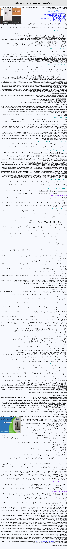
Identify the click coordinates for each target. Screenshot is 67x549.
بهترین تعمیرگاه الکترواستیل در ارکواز (58, 19)
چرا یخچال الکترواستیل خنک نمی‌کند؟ (58, 13)
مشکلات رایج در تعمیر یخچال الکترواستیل (57, 20)
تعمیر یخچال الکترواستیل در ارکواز (59, 17)
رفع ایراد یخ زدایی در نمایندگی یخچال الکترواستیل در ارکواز (54, 14)
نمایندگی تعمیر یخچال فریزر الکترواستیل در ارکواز (45, 541)
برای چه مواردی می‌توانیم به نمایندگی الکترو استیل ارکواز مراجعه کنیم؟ (52, 18)
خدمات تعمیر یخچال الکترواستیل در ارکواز (57, 16)
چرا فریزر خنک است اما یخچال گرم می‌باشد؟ (57, 15)
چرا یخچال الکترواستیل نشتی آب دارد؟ (58, 21)
